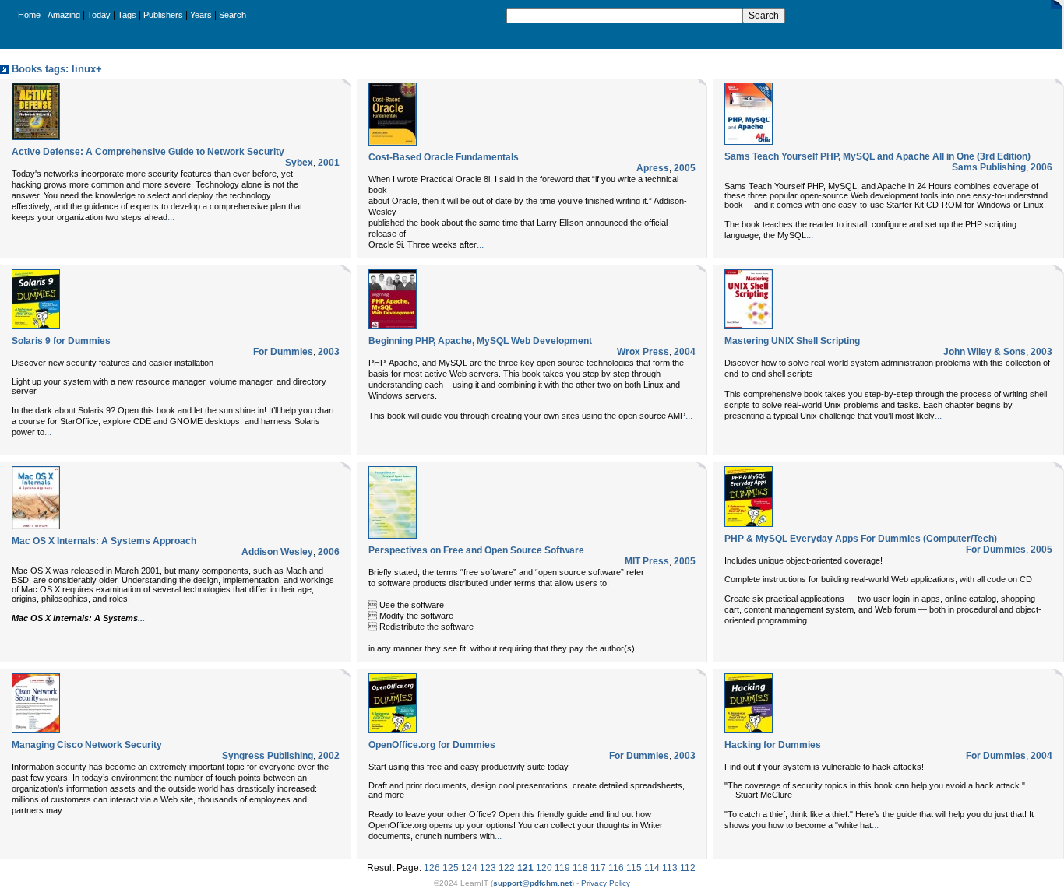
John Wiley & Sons (984, 351)
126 (432, 867)
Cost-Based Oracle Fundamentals (443, 157)
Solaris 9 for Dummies (61, 340)
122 (507, 867)
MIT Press (647, 561)
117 (598, 867)
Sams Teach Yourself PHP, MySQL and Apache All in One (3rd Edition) (877, 156)
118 (580, 867)
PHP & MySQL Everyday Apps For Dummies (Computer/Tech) (860, 538)
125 (450, 867)
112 (688, 867)
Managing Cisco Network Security (87, 744)
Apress (652, 168)
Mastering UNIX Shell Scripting (792, 340)
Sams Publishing (989, 167)
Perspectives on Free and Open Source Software (476, 550)
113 (670, 867)
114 (652, 867)
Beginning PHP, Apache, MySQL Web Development (480, 340)
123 (488, 867)
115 (634, 867)
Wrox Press (643, 351)
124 (469, 867)
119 (562, 867)
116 (616, 867)
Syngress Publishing (267, 755)
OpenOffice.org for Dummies (431, 744)
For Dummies (283, 351)
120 (544, 867)
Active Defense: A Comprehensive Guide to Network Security (148, 151)
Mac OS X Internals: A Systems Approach (104, 541)
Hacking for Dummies (772, 744)
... (170, 217)
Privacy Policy (605, 883)
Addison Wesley (277, 551)
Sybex (299, 162)
